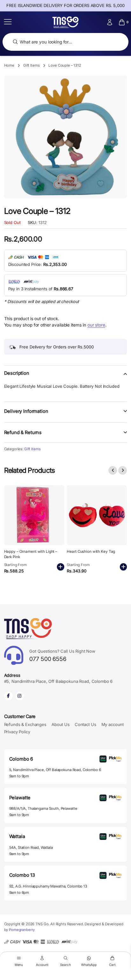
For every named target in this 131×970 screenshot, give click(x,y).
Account (42, 964)
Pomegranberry (22, 929)
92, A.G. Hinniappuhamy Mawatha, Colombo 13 (48, 886)
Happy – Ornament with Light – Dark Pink (31, 554)
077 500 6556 (62, 655)
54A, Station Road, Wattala (31, 847)
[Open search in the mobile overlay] (65, 42)
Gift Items (31, 65)
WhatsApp (88, 964)
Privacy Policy (17, 731)
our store (96, 324)
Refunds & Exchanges (25, 724)
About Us (61, 724)
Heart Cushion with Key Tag (91, 551)
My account (112, 724)
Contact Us (85, 724)
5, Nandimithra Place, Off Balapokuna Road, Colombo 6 (55, 770)
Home (9, 65)
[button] (65, 377)
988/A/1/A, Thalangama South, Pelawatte (43, 808)
